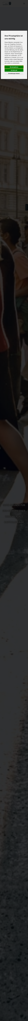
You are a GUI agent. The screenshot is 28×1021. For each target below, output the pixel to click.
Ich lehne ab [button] (14, 70)
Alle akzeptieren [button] (14, 67)
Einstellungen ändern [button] (14, 73)
